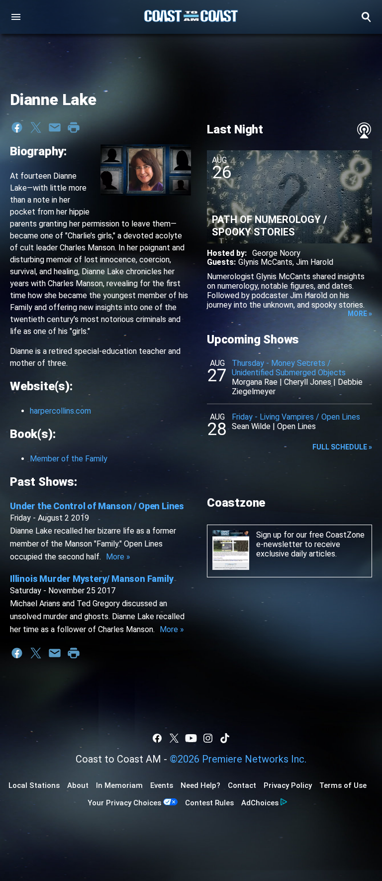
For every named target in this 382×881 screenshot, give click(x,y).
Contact (242, 785)
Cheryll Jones (307, 382)
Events (161, 785)
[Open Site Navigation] (16, 17)
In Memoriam (119, 785)
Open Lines (296, 426)
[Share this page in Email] (55, 127)
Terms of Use (343, 785)
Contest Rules (209, 802)
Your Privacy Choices (124, 802)
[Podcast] (364, 130)
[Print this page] (74, 127)
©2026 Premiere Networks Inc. (238, 759)
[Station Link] (191, 17)
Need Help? (200, 785)
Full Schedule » (342, 447)
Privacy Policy (288, 785)
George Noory (276, 253)
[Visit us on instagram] (208, 738)
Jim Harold (314, 262)
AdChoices (260, 802)
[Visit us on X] (174, 738)
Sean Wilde (251, 426)
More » (118, 556)
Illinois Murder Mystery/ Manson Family (91, 578)
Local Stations (34, 785)
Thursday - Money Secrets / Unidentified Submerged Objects (289, 367)
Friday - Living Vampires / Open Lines (296, 417)
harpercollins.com (60, 411)
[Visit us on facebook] (157, 738)
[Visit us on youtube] (191, 738)
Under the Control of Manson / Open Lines (97, 506)
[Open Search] (366, 17)
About (78, 785)
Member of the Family (68, 458)
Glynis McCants (265, 262)
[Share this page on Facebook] (17, 127)
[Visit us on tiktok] (225, 738)
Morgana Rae (255, 382)
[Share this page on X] (36, 127)
